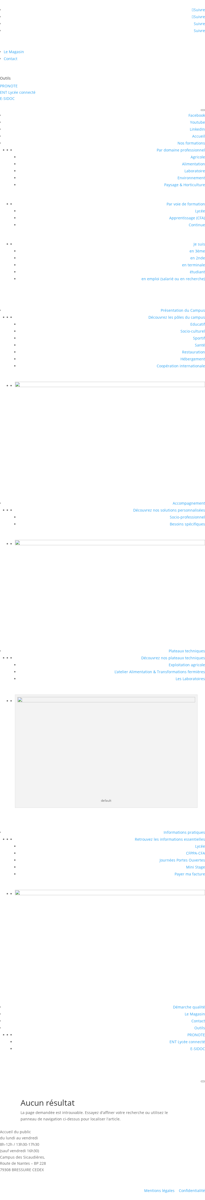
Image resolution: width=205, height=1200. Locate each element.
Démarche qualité (189, 1007)
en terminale (193, 264)
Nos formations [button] (191, 143)
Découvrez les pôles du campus (176, 317)
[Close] (203, 1081)
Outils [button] (199, 1027)
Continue (197, 224)
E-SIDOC (7, 98)
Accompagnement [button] (189, 503)
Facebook (196, 115)
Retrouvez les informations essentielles (170, 839)
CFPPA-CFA (195, 853)
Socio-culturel (192, 331)
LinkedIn (197, 129)
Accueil (198, 136)
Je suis (199, 244)
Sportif (199, 338)
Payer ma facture (190, 873)
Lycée (200, 210)
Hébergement (192, 358)
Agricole (198, 156)
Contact (10, 58)
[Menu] (203, 110)
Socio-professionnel (187, 517)
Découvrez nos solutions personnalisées (169, 510)
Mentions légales (159, 1190)
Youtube (197, 122)
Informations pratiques (184, 832)
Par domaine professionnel (181, 150)
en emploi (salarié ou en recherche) (173, 278)
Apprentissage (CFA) (187, 217)
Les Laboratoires (190, 678)
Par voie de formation (186, 204)
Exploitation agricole (187, 664)
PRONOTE (9, 85)
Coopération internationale (181, 365)
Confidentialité (192, 1190)
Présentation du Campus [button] (183, 310)
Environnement (191, 177)
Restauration (193, 351)
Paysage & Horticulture (184, 184)
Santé (200, 345)
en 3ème (197, 251)
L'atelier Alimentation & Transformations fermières (160, 671)
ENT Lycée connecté (18, 92)
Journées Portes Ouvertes (182, 860)
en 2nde (197, 257)
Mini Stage (195, 867)
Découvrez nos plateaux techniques (173, 657)
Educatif (197, 324)
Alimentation (193, 163)
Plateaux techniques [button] (187, 650)
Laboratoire (194, 170)
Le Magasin (14, 51)
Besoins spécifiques (187, 524)
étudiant (197, 271)
